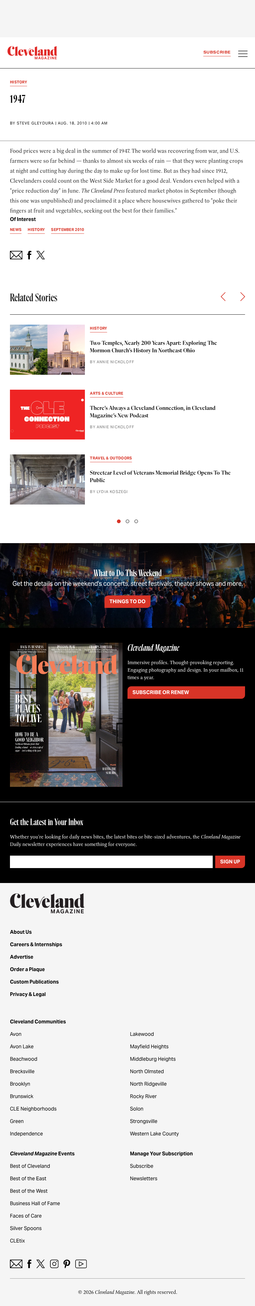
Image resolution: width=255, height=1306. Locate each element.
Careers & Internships (36, 944)
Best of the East (28, 1178)
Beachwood (23, 1059)
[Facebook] (29, 1264)
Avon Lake (22, 1046)
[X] (40, 1264)
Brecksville (22, 1071)
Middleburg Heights (153, 1059)
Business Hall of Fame (35, 1203)
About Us (21, 932)
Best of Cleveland (30, 1166)
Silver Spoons (26, 1228)
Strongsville (143, 1121)
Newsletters (143, 1178)
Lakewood (142, 1034)
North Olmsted (147, 1071)
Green (17, 1121)
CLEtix (17, 1241)
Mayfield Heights (149, 1046)
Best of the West (29, 1191)
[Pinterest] (66, 1264)
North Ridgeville (148, 1084)
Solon (136, 1109)
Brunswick (21, 1096)
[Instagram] (54, 1264)
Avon (15, 1034)
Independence (26, 1133)
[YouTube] (81, 1264)
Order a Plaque (27, 969)
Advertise (21, 957)
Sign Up (230, 861)
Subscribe (217, 52)
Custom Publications (34, 982)
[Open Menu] (243, 54)
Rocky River (143, 1096)
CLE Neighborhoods (33, 1109)
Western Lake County (154, 1133)
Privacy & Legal (28, 994)
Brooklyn (20, 1084)
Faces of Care (26, 1216)
